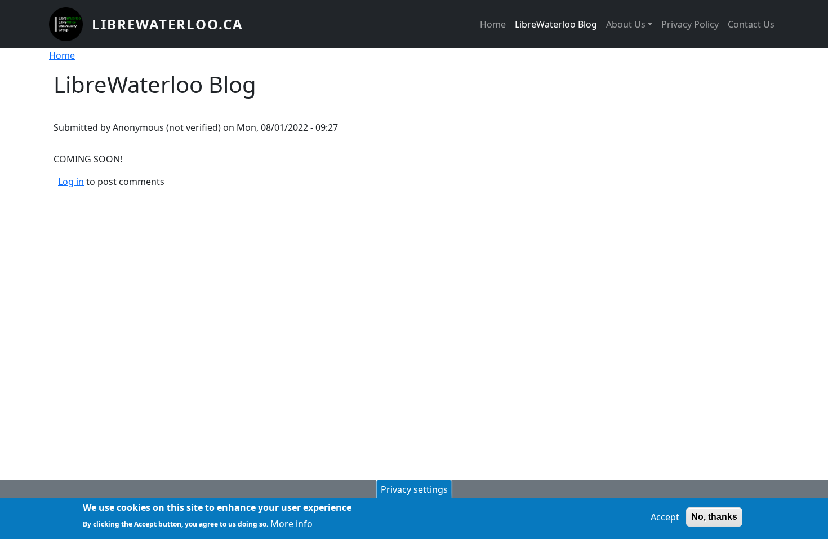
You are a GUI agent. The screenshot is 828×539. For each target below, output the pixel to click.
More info (291, 523)
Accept (665, 517)
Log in (71, 181)
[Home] (70, 24)
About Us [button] (626, 24)
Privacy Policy (690, 24)
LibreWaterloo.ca (167, 24)
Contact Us (751, 24)
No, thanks (714, 517)
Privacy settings (414, 489)
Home (493, 24)
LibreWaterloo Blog (556, 24)
